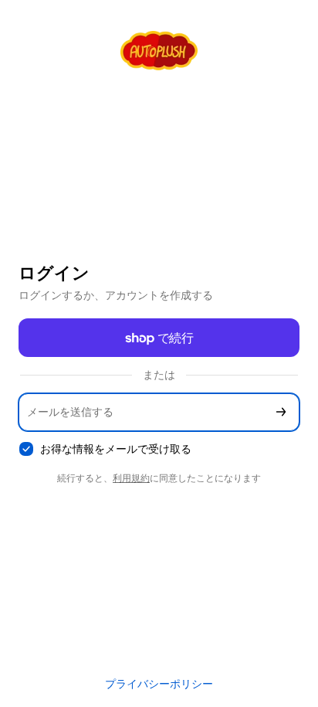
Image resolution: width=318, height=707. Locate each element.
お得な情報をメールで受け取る (115, 448)
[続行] (281, 412)
